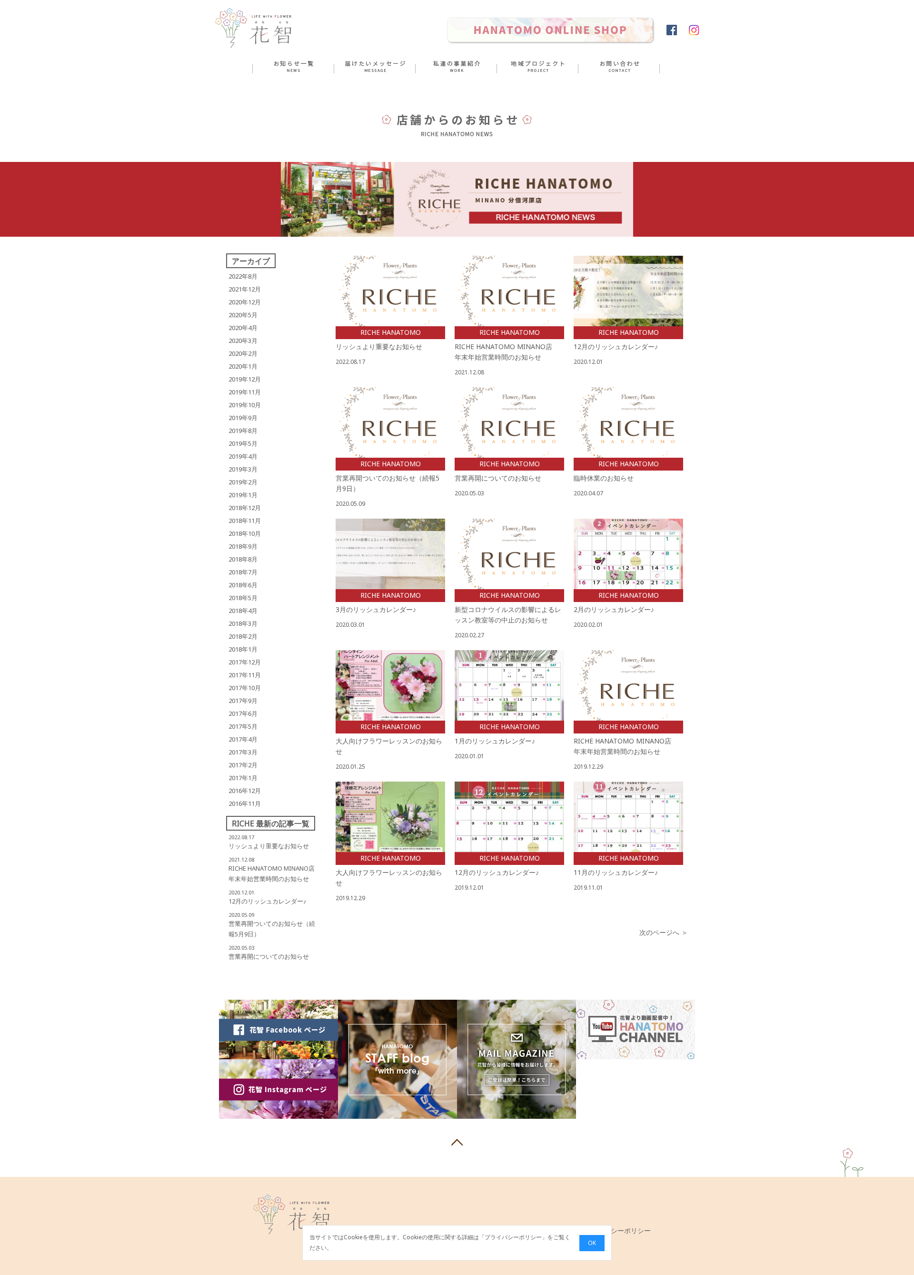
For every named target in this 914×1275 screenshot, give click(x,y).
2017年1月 (243, 777)
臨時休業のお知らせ (604, 477)
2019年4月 (243, 456)
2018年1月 (243, 649)
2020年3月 (243, 340)
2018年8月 (243, 559)
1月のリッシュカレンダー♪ (495, 740)
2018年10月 (244, 533)
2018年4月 (243, 610)
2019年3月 (243, 469)
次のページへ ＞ (663, 932)
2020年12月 (244, 302)
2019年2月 (243, 482)
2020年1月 (243, 366)
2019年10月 (244, 405)
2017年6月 (243, 713)
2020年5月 (243, 315)
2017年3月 (243, 752)
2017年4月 (243, 739)
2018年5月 (243, 597)
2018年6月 (243, 585)
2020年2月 (243, 353)
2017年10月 (244, 687)
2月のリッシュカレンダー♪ (614, 609)
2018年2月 (243, 636)
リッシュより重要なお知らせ (268, 846)
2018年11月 (244, 520)
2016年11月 (244, 803)
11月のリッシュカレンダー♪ (616, 872)
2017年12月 (244, 662)
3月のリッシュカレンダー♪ (376, 609)
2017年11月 (244, 675)
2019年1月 (243, 495)
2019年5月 (243, 443)
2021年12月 (244, 289)
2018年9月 (243, 546)
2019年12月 (244, 379)
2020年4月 (243, 327)
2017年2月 (243, 765)
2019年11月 (244, 392)
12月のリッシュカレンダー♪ (267, 901)
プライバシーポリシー (513, 1238)
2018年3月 (243, 623)
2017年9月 (243, 700)
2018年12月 (244, 507)
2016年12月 (244, 790)
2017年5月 (243, 726)
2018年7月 (243, 572)
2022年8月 (243, 276)
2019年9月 (243, 417)
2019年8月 (243, 430)
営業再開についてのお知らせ (268, 956)
